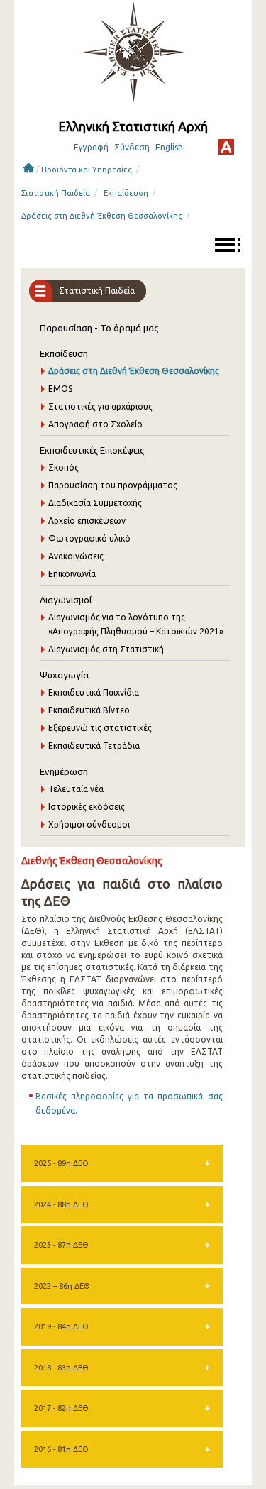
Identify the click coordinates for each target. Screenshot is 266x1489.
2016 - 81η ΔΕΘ (61, 1449)
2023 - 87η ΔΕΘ (61, 1245)
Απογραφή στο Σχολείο (95, 424)
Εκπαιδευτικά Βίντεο (89, 710)
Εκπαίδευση (126, 193)
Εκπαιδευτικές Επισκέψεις (92, 450)
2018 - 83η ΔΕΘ (61, 1367)
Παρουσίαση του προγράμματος (112, 485)
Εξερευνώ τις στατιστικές (100, 727)
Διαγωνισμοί (66, 600)
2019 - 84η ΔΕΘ (61, 1326)
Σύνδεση (132, 147)
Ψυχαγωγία (64, 675)
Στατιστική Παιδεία (55, 193)
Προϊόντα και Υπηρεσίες (86, 169)
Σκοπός (63, 467)
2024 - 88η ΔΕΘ (61, 1204)
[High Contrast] (226, 147)
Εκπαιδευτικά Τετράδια (94, 745)
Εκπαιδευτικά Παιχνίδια (93, 692)
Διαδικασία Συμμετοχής (95, 502)
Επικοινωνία (72, 573)
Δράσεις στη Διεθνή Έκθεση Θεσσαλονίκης (101, 215)
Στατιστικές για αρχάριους (100, 406)
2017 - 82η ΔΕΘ (61, 1408)
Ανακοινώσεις (76, 556)
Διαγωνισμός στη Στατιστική (106, 649)
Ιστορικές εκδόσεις (86, 806)
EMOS (60, 388)
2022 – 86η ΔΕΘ (62, 1286)
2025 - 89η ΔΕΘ (61, 1163)
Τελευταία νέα (76, 788)
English (169, 147)
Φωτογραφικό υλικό (89, 538)
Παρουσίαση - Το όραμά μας (99, 328)
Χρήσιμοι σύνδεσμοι (89, 824)
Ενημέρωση (64, 771)
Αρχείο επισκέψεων (87, 520)
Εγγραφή (91, 147)
